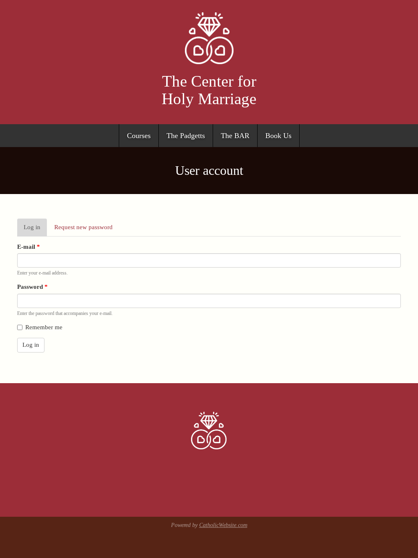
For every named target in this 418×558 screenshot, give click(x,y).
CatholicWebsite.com (223, 525)
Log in (35, 230)
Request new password (83, 227)
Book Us (278, 136)
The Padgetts (186, 136)
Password (32, 286)
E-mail (28, 246)
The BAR (235, 136)
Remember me (43, 327)
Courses (139, 136)
